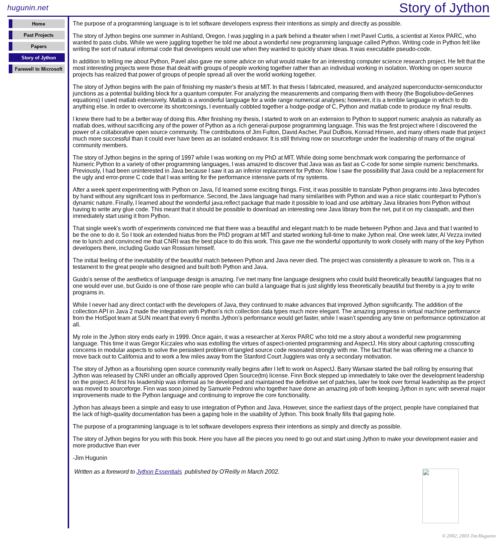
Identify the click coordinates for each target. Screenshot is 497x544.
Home (39, 24)
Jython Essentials (159, 472)
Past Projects (38, 35)
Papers (38, 46)
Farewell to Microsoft (38, 69)
